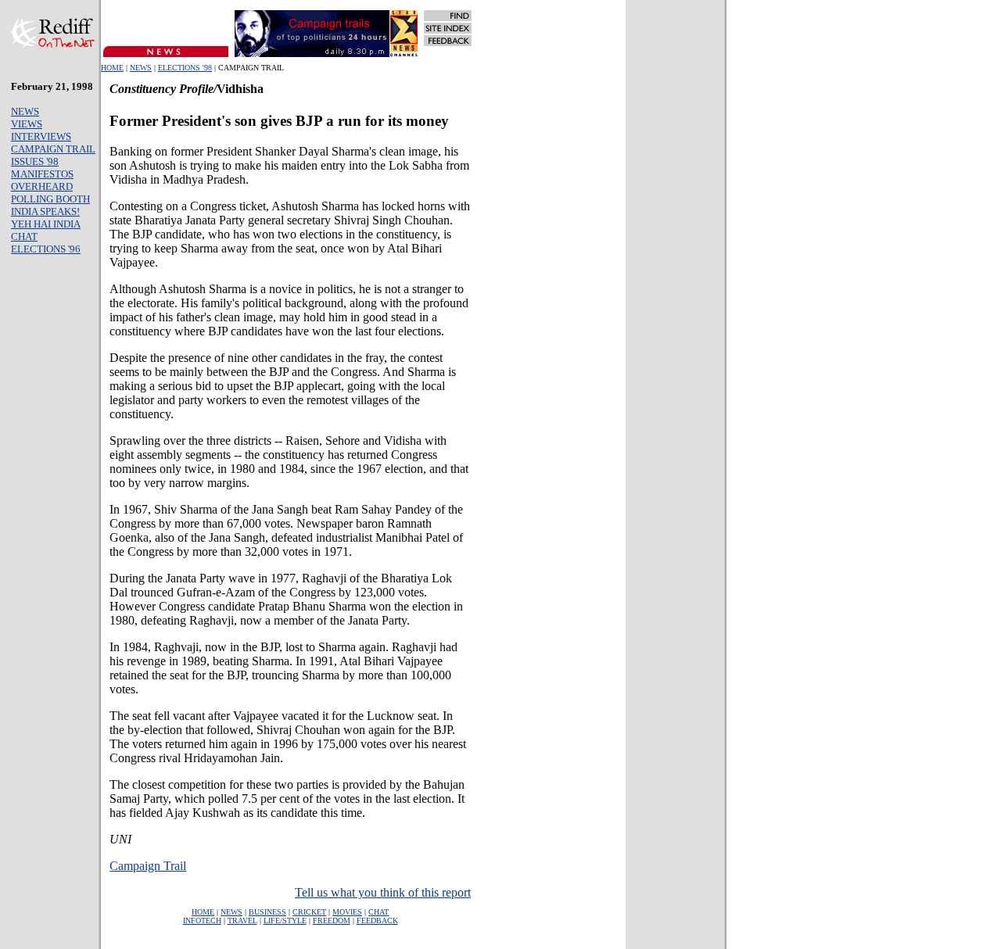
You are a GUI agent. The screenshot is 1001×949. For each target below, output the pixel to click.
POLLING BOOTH (50, 199)
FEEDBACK (377, 920)
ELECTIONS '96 (46, 249)
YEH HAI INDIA (46, 224)
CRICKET (309, 912)
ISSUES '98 (35, 161)
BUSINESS (267, 912)
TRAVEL (242, 920)
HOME (112, 67)
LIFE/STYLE (285, 920)
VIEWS (26, 124)
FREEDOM (331, 920)
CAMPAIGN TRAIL (53, 149)
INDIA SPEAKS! (45, 211)
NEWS (141, 67)
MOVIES (347, 912)
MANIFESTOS (42, 174)
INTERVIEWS (41, 136)
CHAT (24, 236)
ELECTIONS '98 (185, 67)
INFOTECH (202, 920)
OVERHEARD (42, 186)
